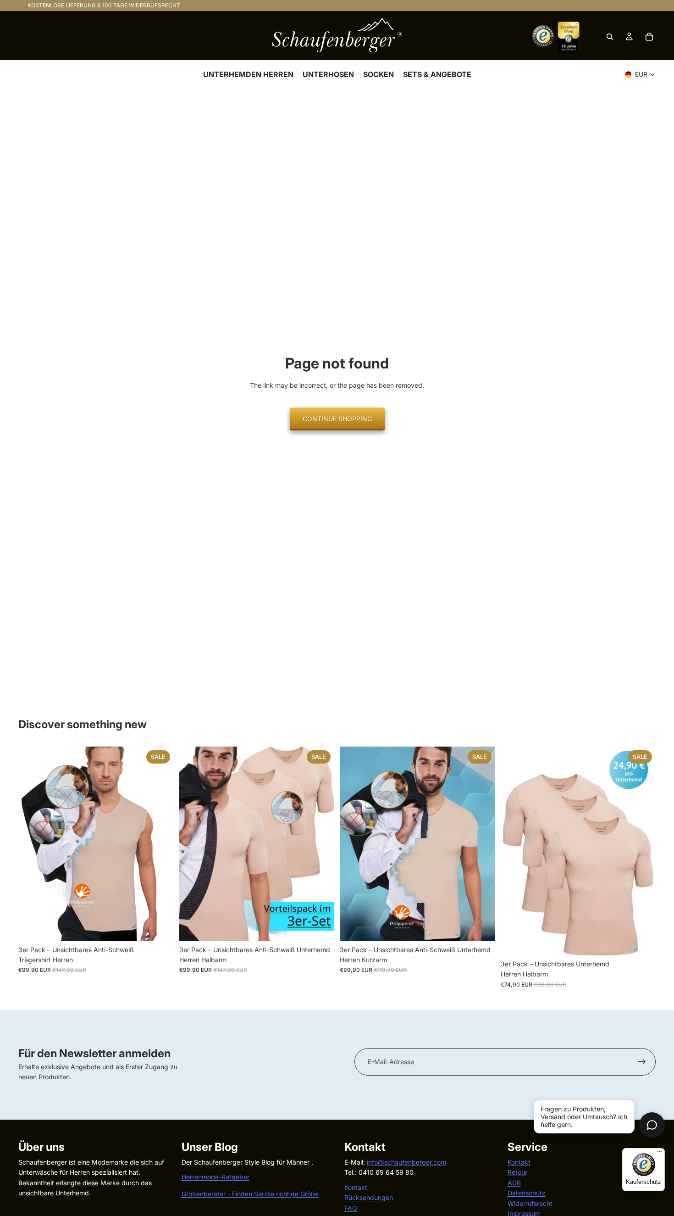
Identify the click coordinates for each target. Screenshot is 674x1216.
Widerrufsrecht (530, 1203)
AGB (514, 1182)
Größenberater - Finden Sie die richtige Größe (250, 1193)
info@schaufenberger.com (406, 1162)
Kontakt (355, 1187)
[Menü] (659, 1153)
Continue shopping (337, 419)
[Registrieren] (642, 1061)
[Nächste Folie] (160, 844)
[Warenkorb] (649, 37)
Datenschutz (527, 1193)
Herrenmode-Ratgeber (215, 1177)
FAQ (350, 1207)
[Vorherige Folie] (32, 844)
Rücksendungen (368, 1197)
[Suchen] (610, 37)
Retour (517, 1172)
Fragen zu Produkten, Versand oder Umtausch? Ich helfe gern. (584, 1116)
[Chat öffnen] (652, 1125)
